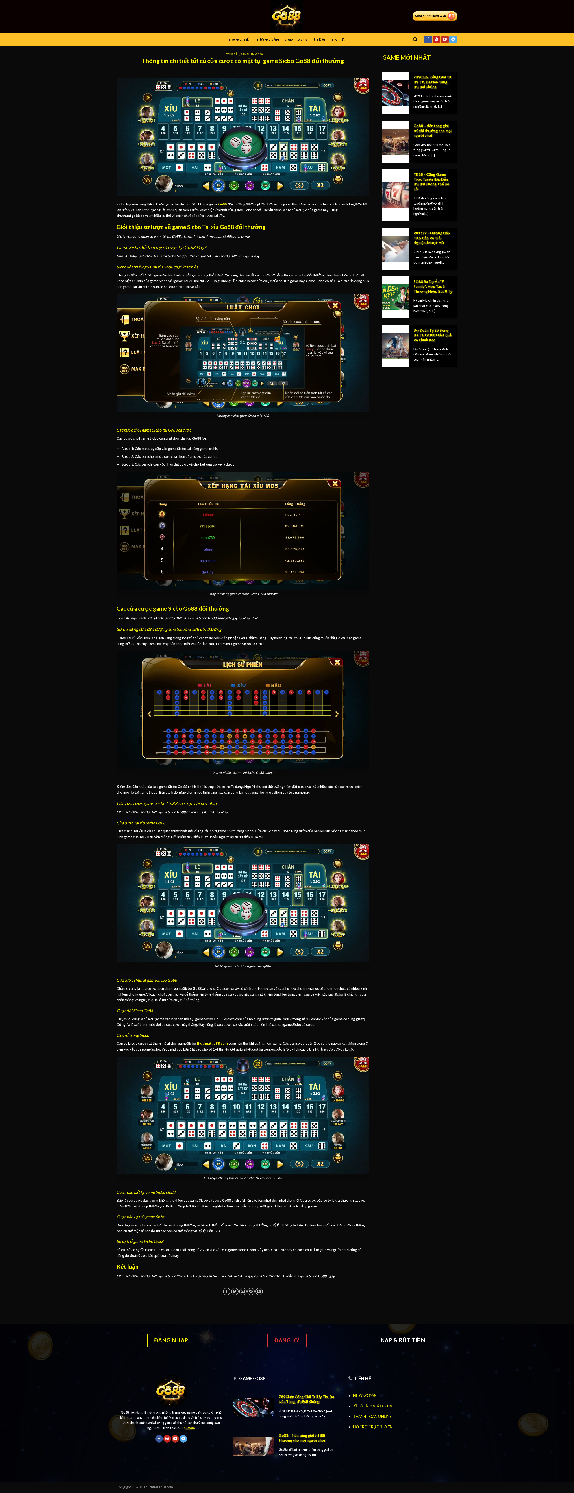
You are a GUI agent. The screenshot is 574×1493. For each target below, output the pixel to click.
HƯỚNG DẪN (365, 1395)
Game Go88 (296, 39)
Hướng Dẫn (267, 39)
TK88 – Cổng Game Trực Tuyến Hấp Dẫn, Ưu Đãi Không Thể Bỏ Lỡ (431, 181)
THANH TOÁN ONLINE (372, 1416)
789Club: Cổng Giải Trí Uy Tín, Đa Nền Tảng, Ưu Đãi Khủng (432, 82)
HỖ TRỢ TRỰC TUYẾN (373, 1426)
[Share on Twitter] (235, 1291)
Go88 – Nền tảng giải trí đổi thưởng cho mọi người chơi (432, 131)
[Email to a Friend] (243, 1291)
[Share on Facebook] (226, 1291)
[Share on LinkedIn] (259, 1291)
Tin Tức (338, 39)
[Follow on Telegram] (453, 39)
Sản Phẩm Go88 (252, 54)
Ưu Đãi (318, 39)
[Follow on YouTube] (445, 39)
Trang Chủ (239, 39)
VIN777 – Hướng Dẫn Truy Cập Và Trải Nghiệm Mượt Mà (431, 238)
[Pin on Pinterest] (251, 1291)
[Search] (415, 39)
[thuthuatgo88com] (287, 16)
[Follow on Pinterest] (436, 39)
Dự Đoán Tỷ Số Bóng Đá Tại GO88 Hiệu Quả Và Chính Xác (432, 335)
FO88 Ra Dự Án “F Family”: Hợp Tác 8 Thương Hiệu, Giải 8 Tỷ (432, 286)
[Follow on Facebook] (428, 39)
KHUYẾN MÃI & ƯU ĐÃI (373, 1406)
